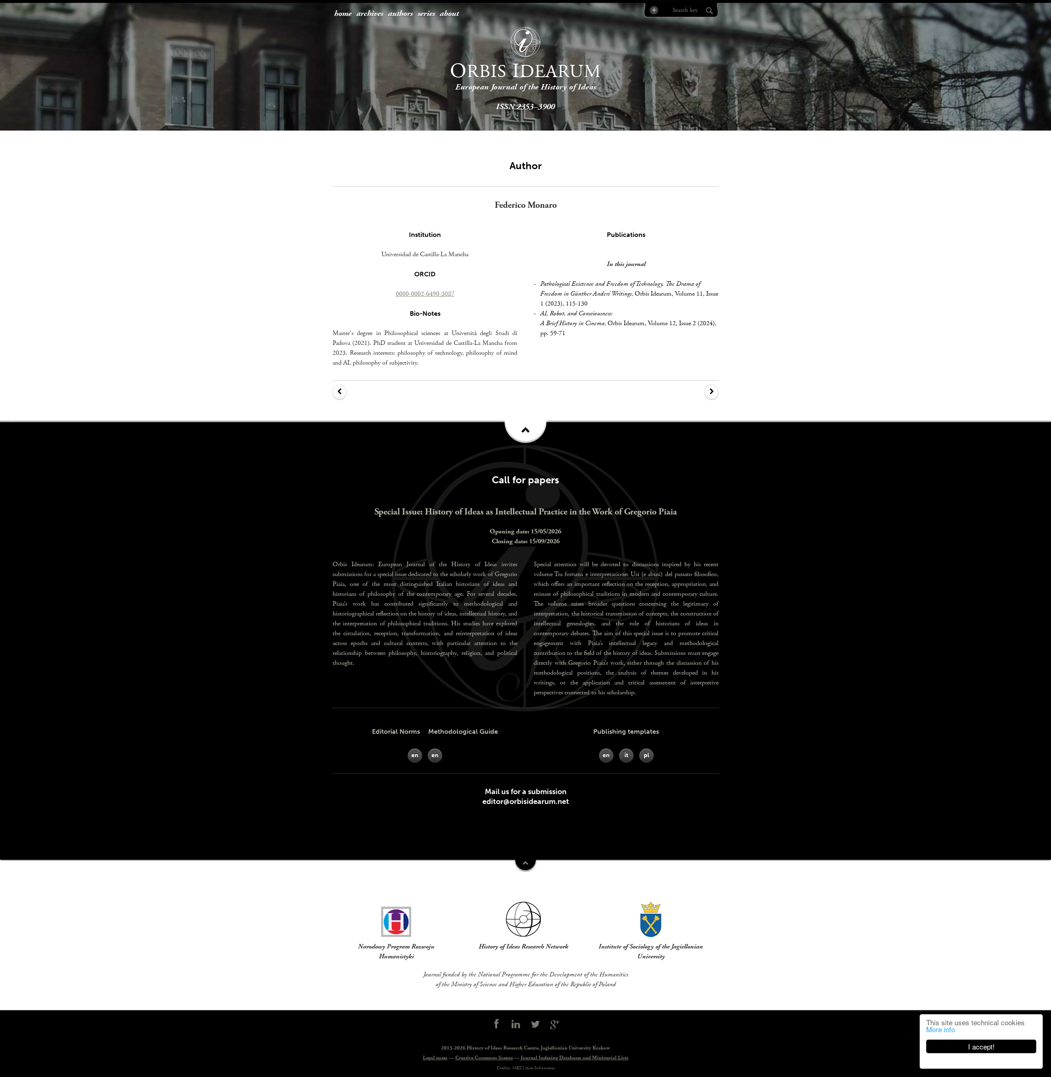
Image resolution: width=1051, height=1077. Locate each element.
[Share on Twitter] (535, 1025)
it (626, 755)
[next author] (711, 392)
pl (646, 755)
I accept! (981, 1046)
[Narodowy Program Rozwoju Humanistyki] (396, 919)
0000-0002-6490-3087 (425, 293)
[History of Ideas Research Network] (523, 919)
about (449, 14)
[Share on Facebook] (496, 1025)
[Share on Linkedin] (516, 1025)
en (414, 755)
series (426, 14)
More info (940, 1029)
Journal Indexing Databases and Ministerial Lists (575, 1057)
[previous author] (340, 392)
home (342, 14)
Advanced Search (653, 10)
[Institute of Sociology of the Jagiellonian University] (650, 919)
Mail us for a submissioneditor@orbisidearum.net (525, 796)
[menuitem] (343, 14)
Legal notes (435, 1057)
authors (400, 14)
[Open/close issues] (525, 434)
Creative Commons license (484, 1057)
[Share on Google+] (555, 1025)
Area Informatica (540, 1068)
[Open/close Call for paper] (525, 866)
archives (369, 14)
